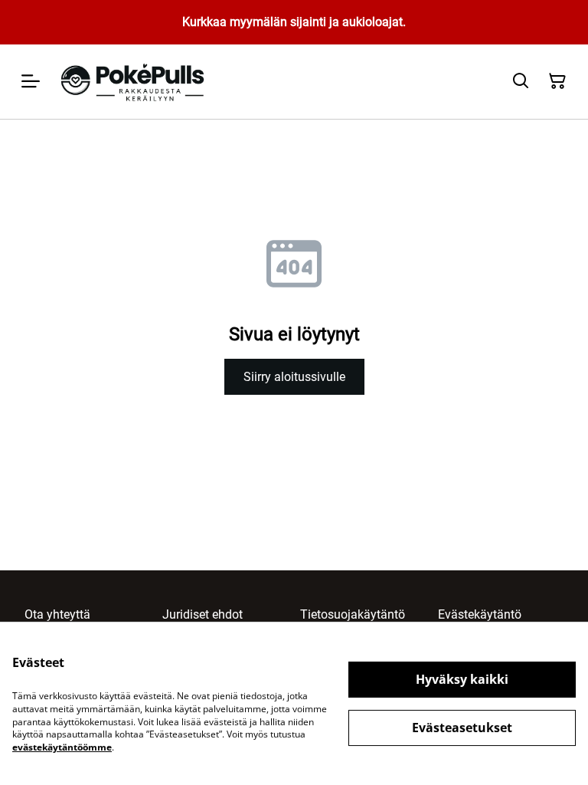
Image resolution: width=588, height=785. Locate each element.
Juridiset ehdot (202, 614)
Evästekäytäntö (479, 614)
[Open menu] (30, 81)
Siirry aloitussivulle (294, 377)
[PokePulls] (134, 81)
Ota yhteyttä (57, 614)
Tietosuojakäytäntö (352, 614)
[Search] (520, 81)
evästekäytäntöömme (62, 747)
